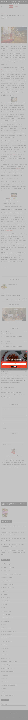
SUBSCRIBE (14, 366)
